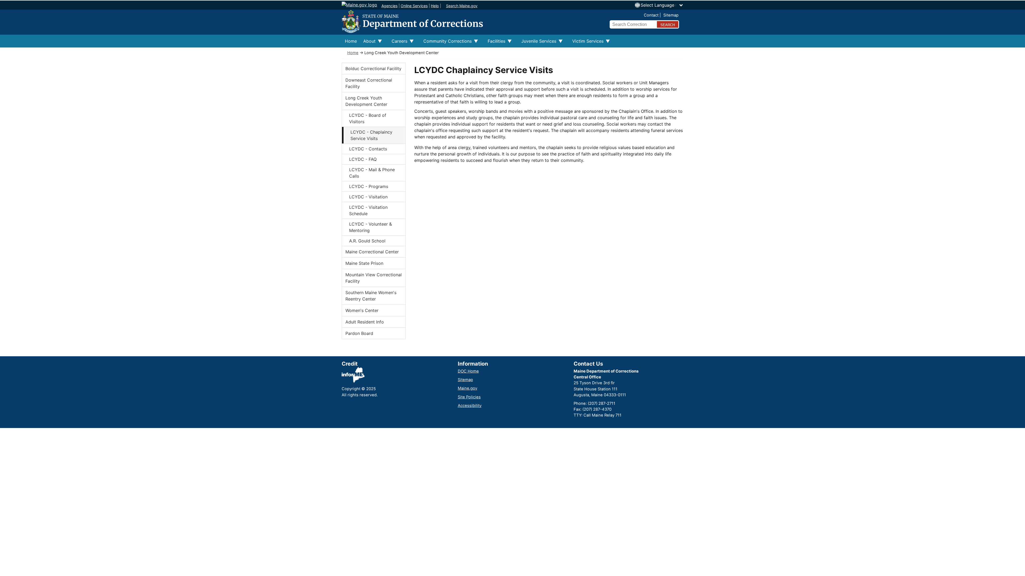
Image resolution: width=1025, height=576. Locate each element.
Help (435, 5)
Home (352, 52)
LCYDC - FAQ (363, 159)
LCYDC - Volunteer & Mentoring (370, 227)
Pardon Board (359, 333)
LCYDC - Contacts (368, 148)
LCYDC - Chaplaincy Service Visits (371, 135)
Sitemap (671, 15)
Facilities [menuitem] (494, 42)
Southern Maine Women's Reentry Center (370, 296)
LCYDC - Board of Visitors (367, 118)
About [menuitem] (368, 42)
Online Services (414, 5)
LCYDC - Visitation (368, 196)
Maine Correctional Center (372, 251)
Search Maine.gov (462, 5)
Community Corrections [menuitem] (446, 42)
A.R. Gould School (367, 240)
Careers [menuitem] (397, 42)
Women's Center (362, 310)
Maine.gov (467, 388)
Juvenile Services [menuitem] (537, 42)
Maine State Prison (364, 263)
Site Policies (469, 397)
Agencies (389, 5)
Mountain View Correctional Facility (373, 278)
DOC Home (468, 371)
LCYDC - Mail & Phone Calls (372, 173)
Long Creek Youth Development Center (366, 101)
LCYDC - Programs (368, 186)
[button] (662, 5)
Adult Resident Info (364, 322)
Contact (651, 15)
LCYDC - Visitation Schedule (368, 210)
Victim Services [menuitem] (586, 42)
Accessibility (470, 405)
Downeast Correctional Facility (368, 83)
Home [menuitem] (351, 41)
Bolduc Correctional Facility (373, 68)
